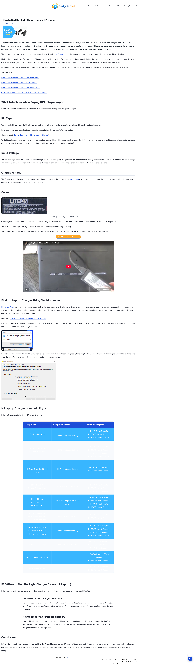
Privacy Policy (128, 6)
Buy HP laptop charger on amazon (68, 236)
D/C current (74, 179)
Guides (97, 6)
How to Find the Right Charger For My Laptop (19, 82)
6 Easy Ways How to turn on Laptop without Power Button (24, 92)
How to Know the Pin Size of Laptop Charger (30, 135)
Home (90, 6)
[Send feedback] (190, 659)
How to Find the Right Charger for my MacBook (20, 77)
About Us (117, 6)
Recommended (106, 6)
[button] (121, 6)
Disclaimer (69, 657)
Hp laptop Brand (7, 307)
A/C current (60, 54)
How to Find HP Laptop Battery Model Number (28, 318)
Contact (138, 6)
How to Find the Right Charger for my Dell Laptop (20, 87)
